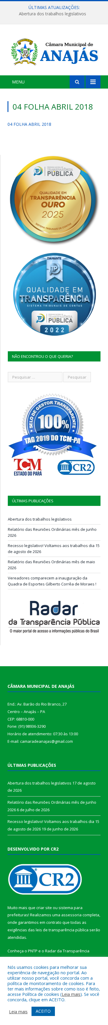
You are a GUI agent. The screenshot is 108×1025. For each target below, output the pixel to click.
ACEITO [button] (43, 1011)
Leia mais (71, 994)
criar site (44, 907)
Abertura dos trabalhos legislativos (52, 14)
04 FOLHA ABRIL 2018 (29, 124)
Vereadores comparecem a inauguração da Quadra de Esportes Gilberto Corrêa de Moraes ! (52, 581)
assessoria (71, 915)
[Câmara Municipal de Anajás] (54, 50)
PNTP (33, 951)
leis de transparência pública (62, 930)
